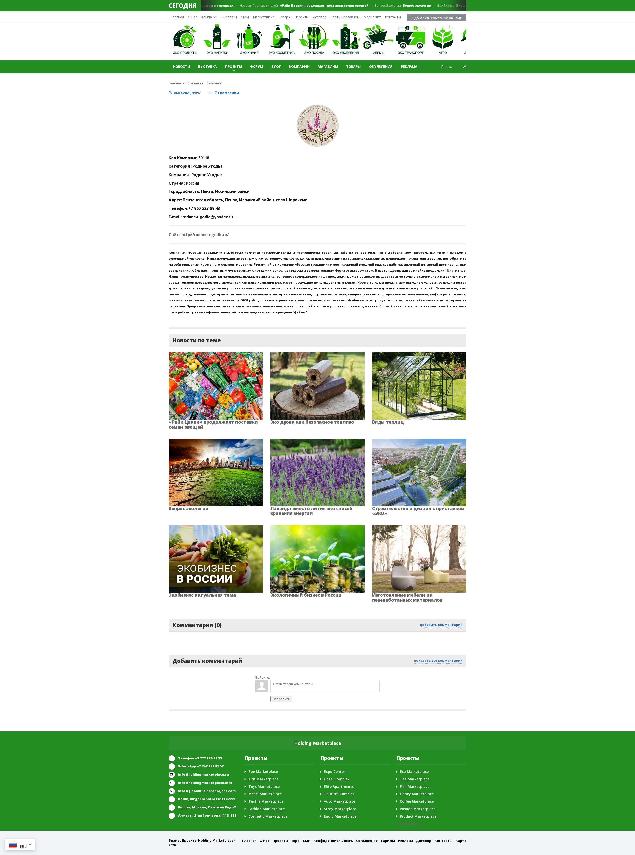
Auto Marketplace (339, 801)
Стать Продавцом (344, 17)
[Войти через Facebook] (291, 676)
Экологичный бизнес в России (306, 595)
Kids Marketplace (263, 779)
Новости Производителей (290, 5)
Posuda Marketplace (417, 808)
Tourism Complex (339, 794)
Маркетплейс (263, 17)
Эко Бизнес (462, 5)
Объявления (380, 66)
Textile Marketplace (265, 801)
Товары (284, 17)
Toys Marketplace (264, 786)
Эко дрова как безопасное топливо (312, 422)
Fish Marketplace (414, 786)
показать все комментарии (438, 660)
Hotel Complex (336, 779)
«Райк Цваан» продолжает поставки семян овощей (213, 424)
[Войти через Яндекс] (299, 676)
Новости (181, 66)
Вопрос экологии (189, 508)
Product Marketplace (418, 816)
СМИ (245, 17)
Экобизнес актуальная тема (202, 595)
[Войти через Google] (308, 676)
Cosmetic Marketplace (267, 816)
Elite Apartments (339, 786)
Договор (319, 17)
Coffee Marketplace (417, 801)
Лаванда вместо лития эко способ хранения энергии (311, 511)
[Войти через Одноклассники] (316, 676)
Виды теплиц (388, 422)
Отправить (281, 699)
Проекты (301, 17)
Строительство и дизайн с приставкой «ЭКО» (418, 511)
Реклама (409, 66)
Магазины (328, 66)
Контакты (393, 17)
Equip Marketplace (340, 816)
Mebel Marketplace (265, 794)
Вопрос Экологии (389, 5)
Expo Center (334, 771)
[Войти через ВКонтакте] (282, 676)
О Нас (192, 17)
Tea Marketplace (414, 779)
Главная (177, 17)
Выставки (229, 17)
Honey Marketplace (417, 794)
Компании (209, 17)
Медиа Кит (372, 17)
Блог (276, 66)
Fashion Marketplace (266, 808)
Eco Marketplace (414, 771)
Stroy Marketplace (340, 808)
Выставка (207, 66)
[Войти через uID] (274, 676)
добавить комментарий (441, 624)
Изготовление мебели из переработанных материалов (407, 597)
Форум (256, 66)
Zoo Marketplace (263, 771)
